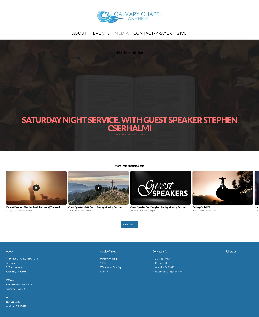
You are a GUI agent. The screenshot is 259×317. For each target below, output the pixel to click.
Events (101, 33)
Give (182, 33)
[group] (36, 192)
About (80, 33)
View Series (129, 224)
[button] (250, 194)
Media (121, 33)
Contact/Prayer (152, 33)
